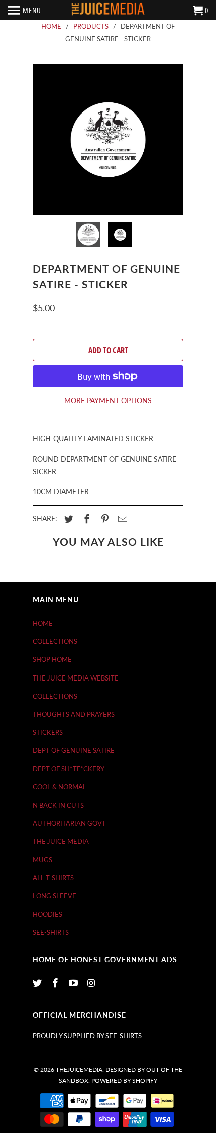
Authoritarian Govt (69, 823)
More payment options (108, 400)
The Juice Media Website (76, 678)
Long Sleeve (54, 896)
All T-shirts (53, 878)
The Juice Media (61, 841)
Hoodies (47, 914)
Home (43, 623)
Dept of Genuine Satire (74, 750)
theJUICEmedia (79, 1069)
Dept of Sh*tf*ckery (68, 769)
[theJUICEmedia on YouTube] (74, 982)
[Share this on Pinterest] (103, 518)
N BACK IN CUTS (58, 805)
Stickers (48, 732)
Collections (55, 641)
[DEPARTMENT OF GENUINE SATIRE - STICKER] (108, 139)
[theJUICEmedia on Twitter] (38, 982)
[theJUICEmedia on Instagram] (91, 982)
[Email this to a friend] (121, 518)
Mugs (42, 860)
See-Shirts (51, 932)
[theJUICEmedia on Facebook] (56, 982)
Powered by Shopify (124, 1080)
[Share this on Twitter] (67, 518)
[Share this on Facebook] (85, 518)
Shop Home (52, 659)
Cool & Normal (59, 787)
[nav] (24, 10)
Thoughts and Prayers (74, 714)
